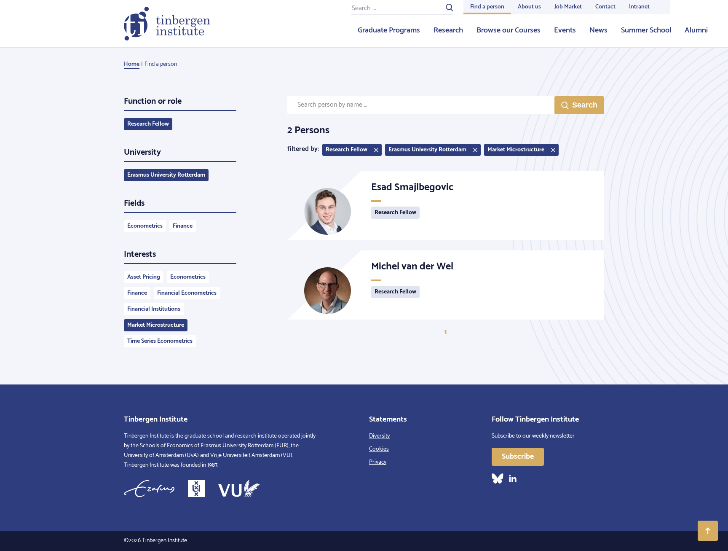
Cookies (379, 449)
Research (448, 30)
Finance (183, 226)
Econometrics (145, 226)
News (598, 30)
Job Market (568, 7)
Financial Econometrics (187, 293)
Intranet (639, 7)
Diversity (379, 436)
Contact (605, 7)
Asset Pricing (143, 277)
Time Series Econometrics (160, 341)
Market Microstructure (155, 325)
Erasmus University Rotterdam (166, 175)
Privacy (377, 462)
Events (565, 30)
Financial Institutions (153, 309)
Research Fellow (148, 124)
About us (529, 7)
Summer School (646, 30)
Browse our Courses (508, 30)
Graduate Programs (389, 30)
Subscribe (518, 456)
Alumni (696, 30)
